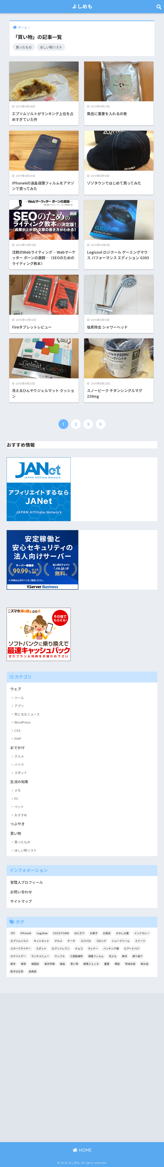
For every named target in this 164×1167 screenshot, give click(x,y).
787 (12, 933)
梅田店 (35, 963)
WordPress (22, 722)
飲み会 (144, 963)
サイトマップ (21, 901)
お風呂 (107, 933)
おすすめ (20, 815)
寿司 (124, 956)
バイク (19, 764)
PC (16, 798)
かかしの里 (122, 933)
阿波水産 (130, 963)
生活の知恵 (19, 781)
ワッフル (59, 956)
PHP (17, 738)
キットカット (41, 940)
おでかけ (17, 747)
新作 (13, 963)
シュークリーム (121, 940)
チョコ (79, 948)
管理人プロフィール (26, 882)
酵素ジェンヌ (91, 963)
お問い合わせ (21, 891)
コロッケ (101, 940)
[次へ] (100, 424)
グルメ (19, 756)
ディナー (93, 948)
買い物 (15, 833)
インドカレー (141, 933)
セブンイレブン (61, 948)
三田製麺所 (76, 956)
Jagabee (42, 933)
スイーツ (140, 940)
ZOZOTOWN (61, 933)
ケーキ (71, 940)
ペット (19, 806)
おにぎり (79, 933)
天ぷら (113, 956)
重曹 (106, 963)
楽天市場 (49, 963)
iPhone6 (25, 933)
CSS (17, 730)
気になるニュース (27, 714)
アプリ (19, 706)
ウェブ (15, 688)
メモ (17, 790)
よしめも (82, 6)
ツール (19, 697)
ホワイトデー (18, 956)
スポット (20, 772)
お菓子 (94, 933)
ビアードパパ (131, 948)
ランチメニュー (40, 956)
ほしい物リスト (51, 47)
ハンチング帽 (111, 948)
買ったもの (24, 47)
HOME (85, 1150)
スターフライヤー (20, 948)
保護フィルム (96, 956)
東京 (23, 963)
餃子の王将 (16, 971)
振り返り (137, 956)
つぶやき (17, 823)
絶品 (62, 963)
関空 (117, 963)
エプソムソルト (19, 940)
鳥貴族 (32, 971)
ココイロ (86, 940)
